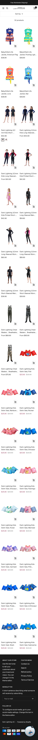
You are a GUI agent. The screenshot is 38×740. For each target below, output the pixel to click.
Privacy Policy (26, 676)
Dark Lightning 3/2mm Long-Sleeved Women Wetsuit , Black (9, 253)
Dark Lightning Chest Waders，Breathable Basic (9, 331)
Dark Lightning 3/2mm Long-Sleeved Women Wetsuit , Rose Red (28, 253)
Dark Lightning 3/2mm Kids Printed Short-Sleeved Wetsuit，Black (28, 174)
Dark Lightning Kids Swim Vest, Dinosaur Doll (9, 487)
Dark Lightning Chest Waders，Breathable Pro (27, 331)
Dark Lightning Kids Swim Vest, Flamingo (27, 487)
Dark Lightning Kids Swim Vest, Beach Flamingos (8, 448)
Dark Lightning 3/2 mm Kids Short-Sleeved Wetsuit (8, 131)
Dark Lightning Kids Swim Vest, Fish (27, 370)
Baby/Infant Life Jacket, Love (7, 92)
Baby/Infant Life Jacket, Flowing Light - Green (28, 53)
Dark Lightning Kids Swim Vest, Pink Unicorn (27, 565)
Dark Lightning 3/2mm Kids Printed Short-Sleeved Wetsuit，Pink (9, 214)
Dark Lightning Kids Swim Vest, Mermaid (27, 526)
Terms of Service (27, 680)
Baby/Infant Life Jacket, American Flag (9, 53)
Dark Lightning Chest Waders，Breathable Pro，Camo (9, 370)
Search (23, 668)
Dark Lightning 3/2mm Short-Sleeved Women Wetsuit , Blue (28, 292)
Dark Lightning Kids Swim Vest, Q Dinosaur (28, 604)
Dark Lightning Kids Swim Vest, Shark (8, 643)
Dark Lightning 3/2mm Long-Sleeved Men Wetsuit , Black (28, 214)
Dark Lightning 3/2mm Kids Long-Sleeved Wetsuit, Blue (28, 131)
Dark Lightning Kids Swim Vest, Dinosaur (27, 448)
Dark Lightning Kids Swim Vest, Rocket (27, 409)
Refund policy (26, 672)
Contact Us (25, 664)
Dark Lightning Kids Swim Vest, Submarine (28, 643)
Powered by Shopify (24, 722)
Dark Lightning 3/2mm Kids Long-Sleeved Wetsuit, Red (9, 174)
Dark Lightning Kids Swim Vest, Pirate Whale (8, 604)
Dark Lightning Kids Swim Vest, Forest (8, 526)
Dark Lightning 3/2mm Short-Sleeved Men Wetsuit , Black (9, 292)
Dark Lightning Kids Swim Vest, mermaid (9, 565)
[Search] (7, 8)
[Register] (32, 698)
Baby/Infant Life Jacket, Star (26, 92)
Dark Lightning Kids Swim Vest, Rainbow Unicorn (8, 409)
